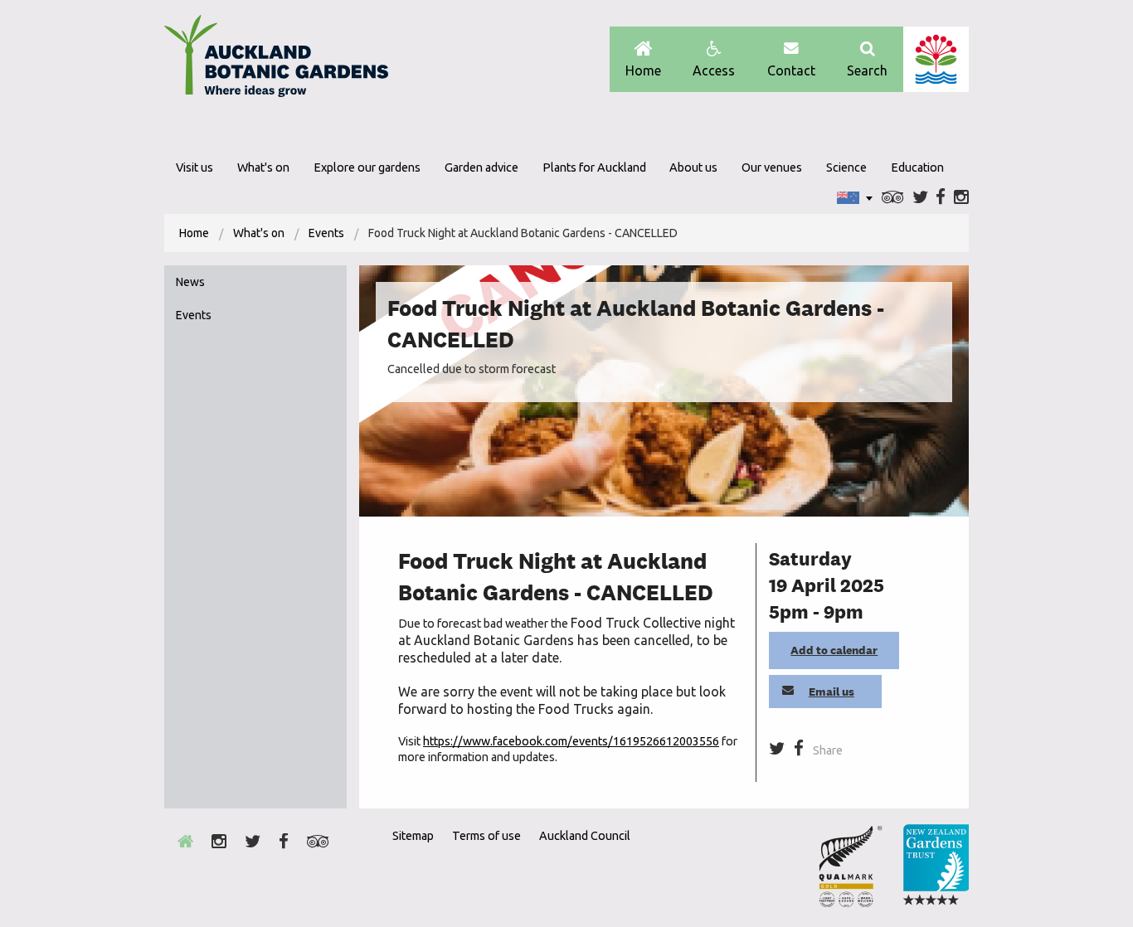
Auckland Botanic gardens (276, 60)
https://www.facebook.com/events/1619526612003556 (571, 741)
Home (643, 70)
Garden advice (481, 167)
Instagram (961, 197)
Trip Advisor (893, 197)
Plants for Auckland (594, 167)
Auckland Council (936, 59)
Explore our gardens (367, 167)
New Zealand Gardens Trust (935, 865)
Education (917, 167)
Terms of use (486, 835)
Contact (791, 70)
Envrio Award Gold (851, 865)
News (190, 282)
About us (693, 167)
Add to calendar (834, 650)
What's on (263, 167)
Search (867, 70)
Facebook (941, 197)
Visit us (194, 167)
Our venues (772, 167)
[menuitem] (194, 233)
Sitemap (413, 835)
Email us (831, 691)
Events (326, 233)
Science (846, 167)
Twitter (920, 197)
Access (714, 70)
